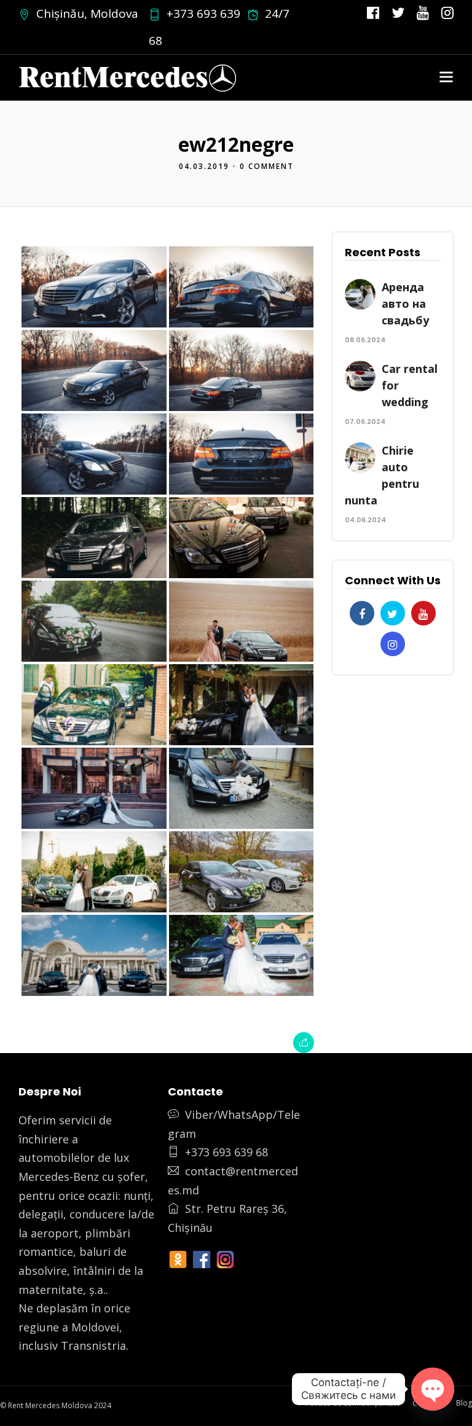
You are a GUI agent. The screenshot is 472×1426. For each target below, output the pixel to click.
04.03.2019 (204, 166)
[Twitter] (392, 613)
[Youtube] (423, 13)
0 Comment (267, 166)
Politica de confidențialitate (352, 1403)
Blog (464, 1403)
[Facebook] (362, 613)
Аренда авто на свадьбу (405, 303)
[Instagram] (447, 13)
